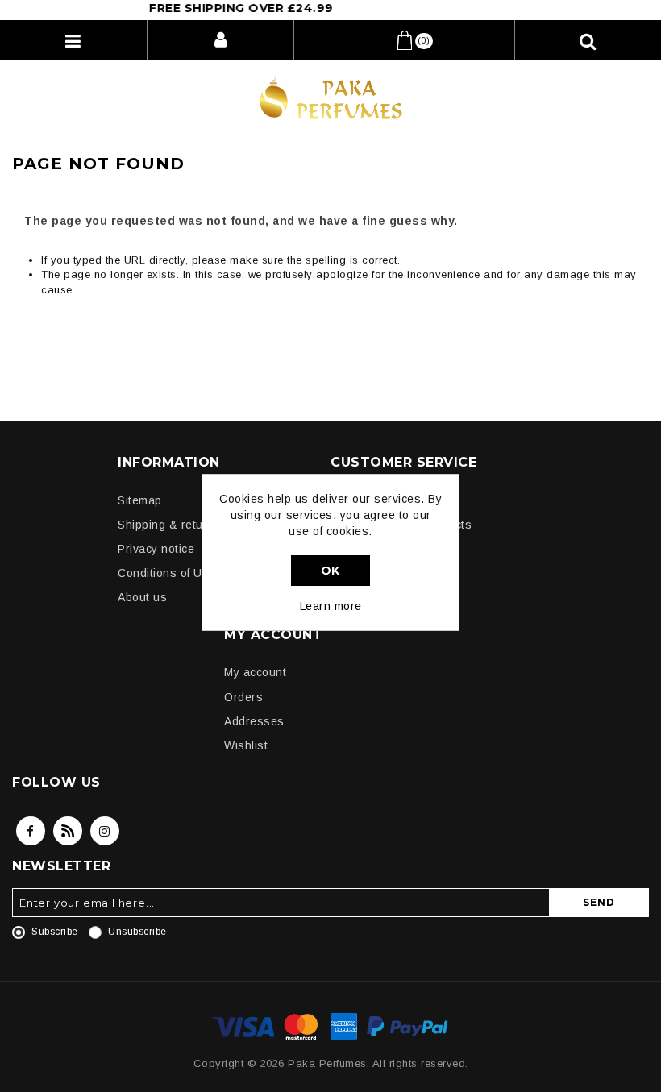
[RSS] (67, 830)
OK (330, 570)
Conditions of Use (167, 573)
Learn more (331, 606)
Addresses (254, 721)
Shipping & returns (169, 524)
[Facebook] (30, 830)
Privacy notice (156, 548)
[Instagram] (104, 830)
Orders (243, 697)
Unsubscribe (137, 931)
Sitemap (140, 500)
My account (255, 672)
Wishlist (246, 745)
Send (598, 902)
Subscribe (54, 931)
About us (142, 597)
